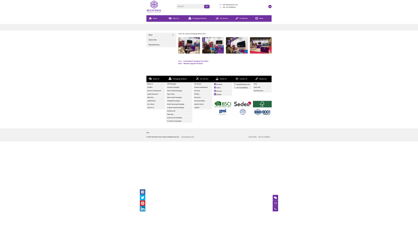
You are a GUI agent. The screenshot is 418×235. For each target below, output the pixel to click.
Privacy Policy (253, 137)
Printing (196, 94)
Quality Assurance (152, 94)
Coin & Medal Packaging (174, 91)
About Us (176, 18)
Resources (263, 79)
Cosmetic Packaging (173, 87)
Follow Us (223, 79)
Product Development (201, 87)
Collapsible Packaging (173, 101)
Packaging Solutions (199, 18)
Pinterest (219, 91)
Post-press (197, 97)
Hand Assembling (199, 101)
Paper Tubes (170, 94)
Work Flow (150, 97)
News (261, 18)
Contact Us (243, 79)
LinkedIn (219, 94)
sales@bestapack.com (230, 5)
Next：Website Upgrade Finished (190, 64)
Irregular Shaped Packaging (175, 107)
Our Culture (150, 104)
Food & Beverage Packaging (175, 104)
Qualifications (151, 101)
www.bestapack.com (187, 137)
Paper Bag (170, 114)
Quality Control (198, 104)
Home (155, 18)
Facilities (150, 87)
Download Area (154, 45)
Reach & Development (154, 91)
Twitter (218, 88)
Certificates (244, 18)
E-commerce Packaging (174, 121)
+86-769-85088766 (229, 7)
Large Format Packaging (174, 118)
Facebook (219, 84)
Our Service (224, 18)
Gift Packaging (171, 84)
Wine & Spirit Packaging (174, 97)
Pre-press (197, 91)
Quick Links (153, 40)
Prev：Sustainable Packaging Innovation (193, 61)
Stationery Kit (171, 111)
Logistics (196, 107)
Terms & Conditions (264, 137)
